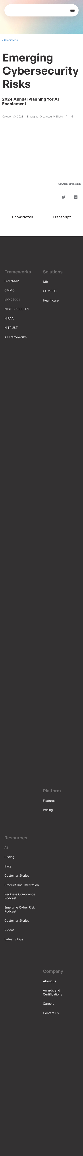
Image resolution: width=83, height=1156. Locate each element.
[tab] (22, 217)
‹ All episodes (10, 40)
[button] (64, 197)
